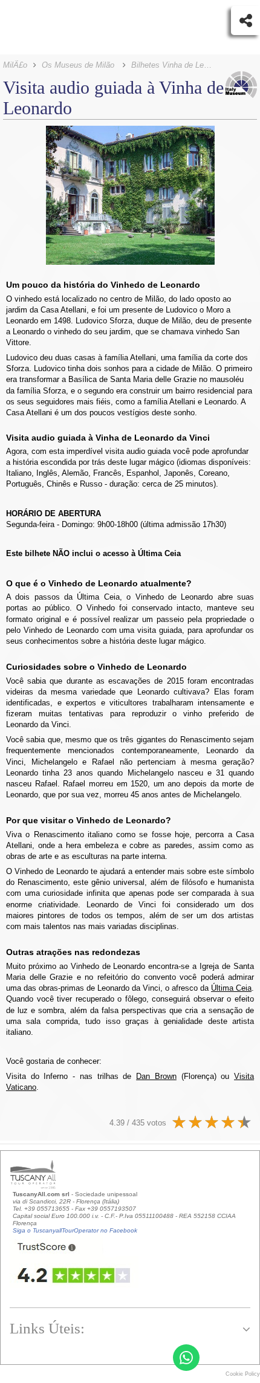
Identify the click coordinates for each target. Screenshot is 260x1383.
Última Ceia (231, 988)
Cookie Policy (243, 1374)
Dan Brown (156, 1076)
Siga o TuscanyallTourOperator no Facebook (75, 1230)
